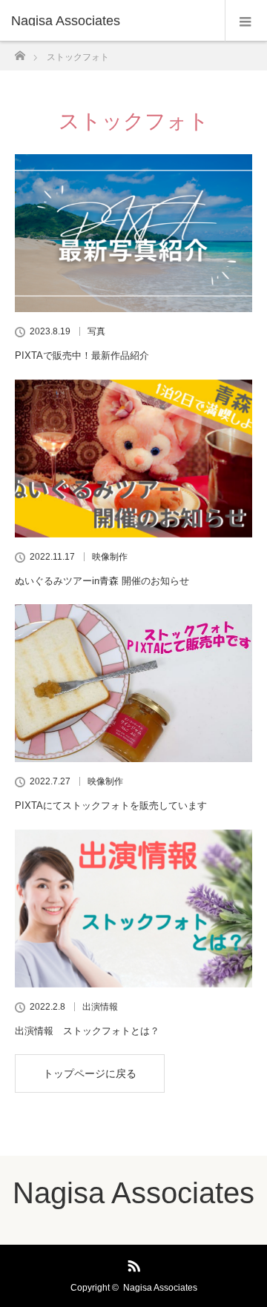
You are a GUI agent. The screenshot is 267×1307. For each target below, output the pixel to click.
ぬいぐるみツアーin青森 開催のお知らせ (102, 580)
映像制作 (110, 556)
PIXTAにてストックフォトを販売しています (111, 805)
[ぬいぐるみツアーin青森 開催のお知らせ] (133, 458)
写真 (96, 331)
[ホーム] (19, 51)
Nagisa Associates (65, 20)
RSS (132, 1263)
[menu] (246, 21)
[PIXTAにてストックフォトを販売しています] (133, 683)
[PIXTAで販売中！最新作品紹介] (133, 233)
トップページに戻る (89, 1073)
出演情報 (100, 1006)
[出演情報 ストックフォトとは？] (133, 908)
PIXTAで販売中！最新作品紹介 (82, 355)
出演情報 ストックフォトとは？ (87, 1030)
